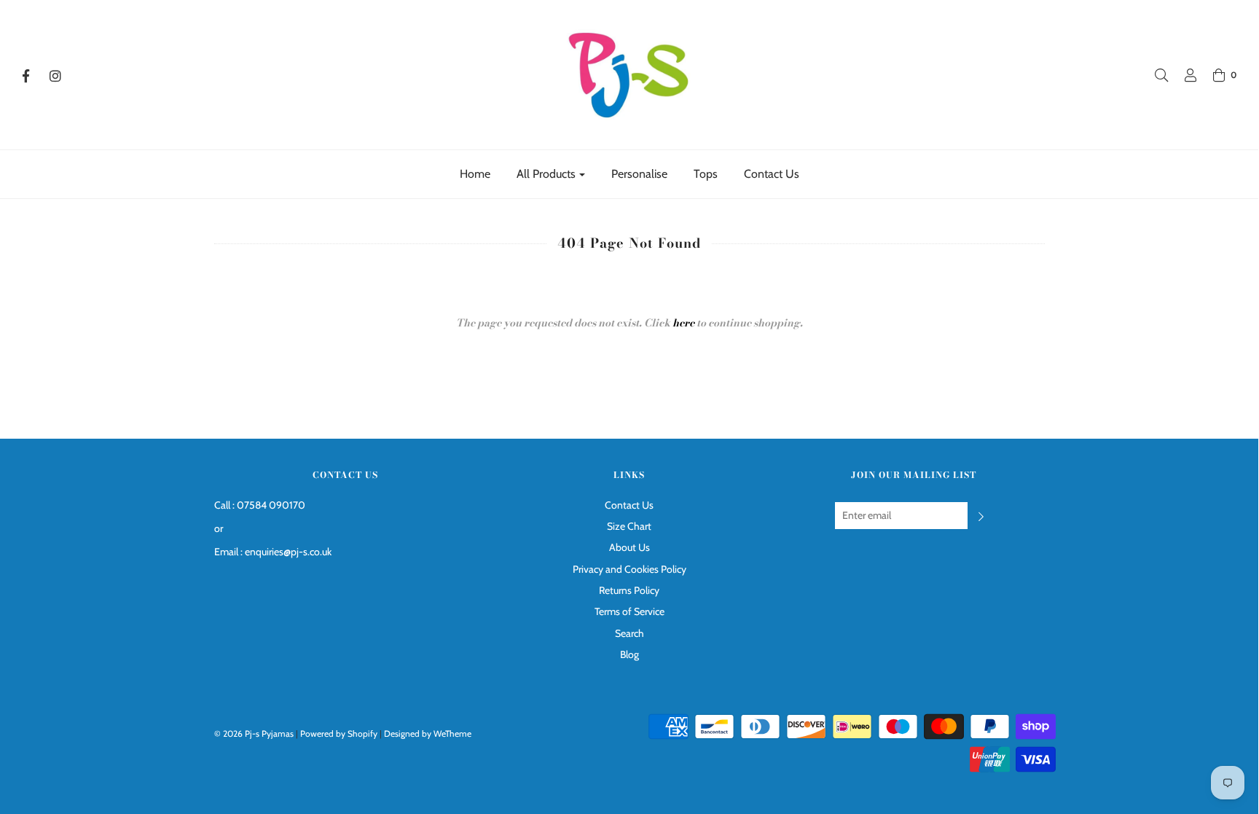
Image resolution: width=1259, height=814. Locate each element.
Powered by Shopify (338, 733)
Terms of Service (629, 611)
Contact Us (771, 174)
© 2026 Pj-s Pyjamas (254, 733)
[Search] (1154, 75)
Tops (706, 174)
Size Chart (629, 526)
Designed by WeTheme (427, 733)
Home (475, 174)
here (683, 323)
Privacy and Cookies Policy (629, 569)
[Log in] (1183, 75)
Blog (629, 654)
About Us (629, 547)
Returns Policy (629, 590)
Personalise (639, 174)
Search (629, 633)
